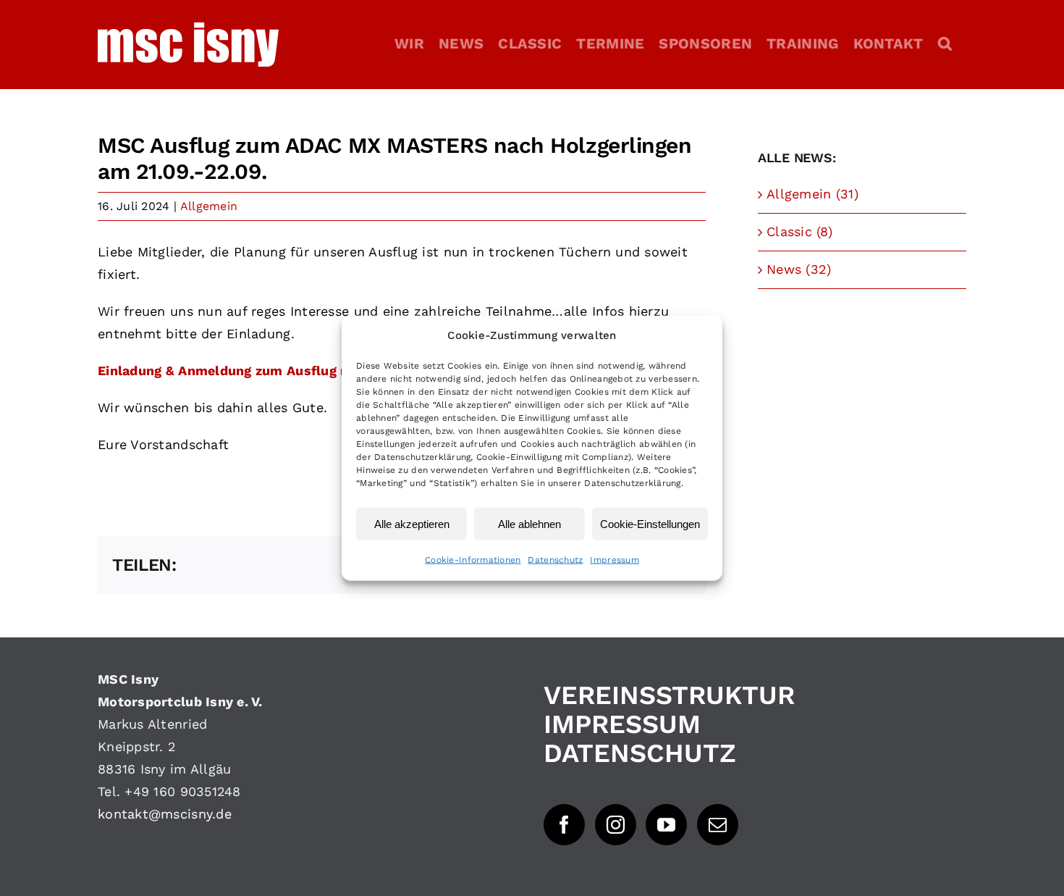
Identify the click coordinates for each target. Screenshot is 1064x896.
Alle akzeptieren (411, 523)
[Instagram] (615, 824)
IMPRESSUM (622, 724)
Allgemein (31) (812, 193)
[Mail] (717, 824)
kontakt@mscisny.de (165, 813)
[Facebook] (564, 824)
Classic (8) (799, 231)
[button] (945, 43)
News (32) (799, 269)
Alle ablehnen (529, 523)
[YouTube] (666, 824)
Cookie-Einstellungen (650, 523)
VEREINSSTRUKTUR (669, 695)
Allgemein (208, 206)
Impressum (614, 560)
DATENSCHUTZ (640, 753)
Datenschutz (555, 560)
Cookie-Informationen (472, 560)
